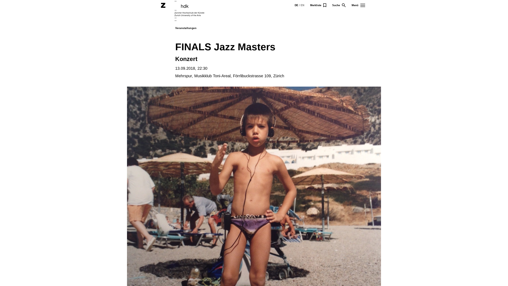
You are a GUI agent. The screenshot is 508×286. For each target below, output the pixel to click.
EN (302, 5)
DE (296, 5)
